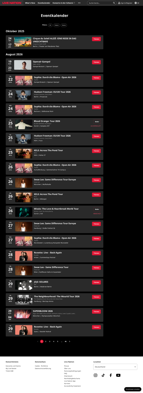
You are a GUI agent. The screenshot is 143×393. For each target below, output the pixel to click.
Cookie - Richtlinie (41, 366)
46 (65, 341)
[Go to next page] (69, 341)
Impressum (68, 376)
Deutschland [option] (100, 367)
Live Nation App (69, 381)
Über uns (67, 368)
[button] (11, 3)
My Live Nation (11, 368)
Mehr (97, 122)
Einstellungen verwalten (133, 389)
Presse (66, 366)
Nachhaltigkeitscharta (72, 378)
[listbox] (115, 367)
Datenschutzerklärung (43, 368)
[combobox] (100, 3)
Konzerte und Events (13, 366)
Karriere (67, 383)
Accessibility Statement (72, 386)
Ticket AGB (9, 371)
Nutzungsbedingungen (72, 371)
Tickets (96, 39)
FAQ (65, 373)
